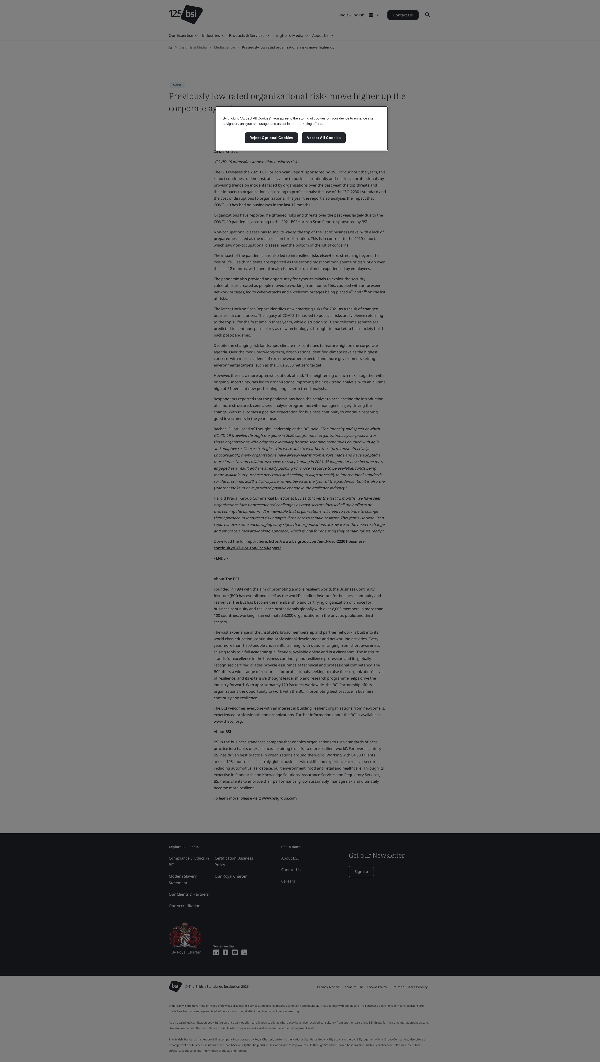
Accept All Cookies (324, 138)
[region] (302, 128)
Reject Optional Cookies (271, 138)
